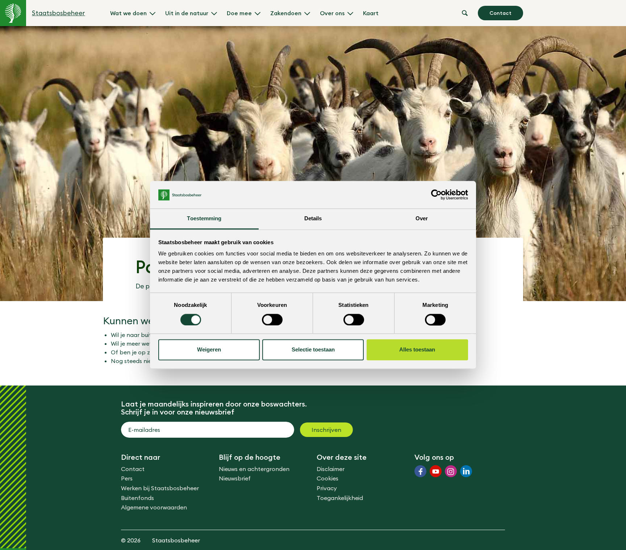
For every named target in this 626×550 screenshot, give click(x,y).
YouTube (436, 471)
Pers (127, 478)
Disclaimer (331, 468)
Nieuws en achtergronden (254, 468)
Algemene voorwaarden (154, 507)
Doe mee (239, 13)
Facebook (420, 471)
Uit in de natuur (186, 13)
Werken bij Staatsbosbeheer (160, 488)
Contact (500, 13)
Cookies (327, 478)
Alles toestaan (417, 350)
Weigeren (209, 350)
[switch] (272, 320)
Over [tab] (422, 219)
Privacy (327, 488)
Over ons (332, 13)
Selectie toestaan (313, 350)
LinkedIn (466, 471)
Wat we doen (128, 13)
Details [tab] (313, 219)
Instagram (451, 471)
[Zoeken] (465, 13)
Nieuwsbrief (235, 478)
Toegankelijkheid (340, 497)
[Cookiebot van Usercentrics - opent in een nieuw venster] (436, 194)
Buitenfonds (137, 497)
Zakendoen (285, 13)
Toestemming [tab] (204, 219)
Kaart (371, 13)
